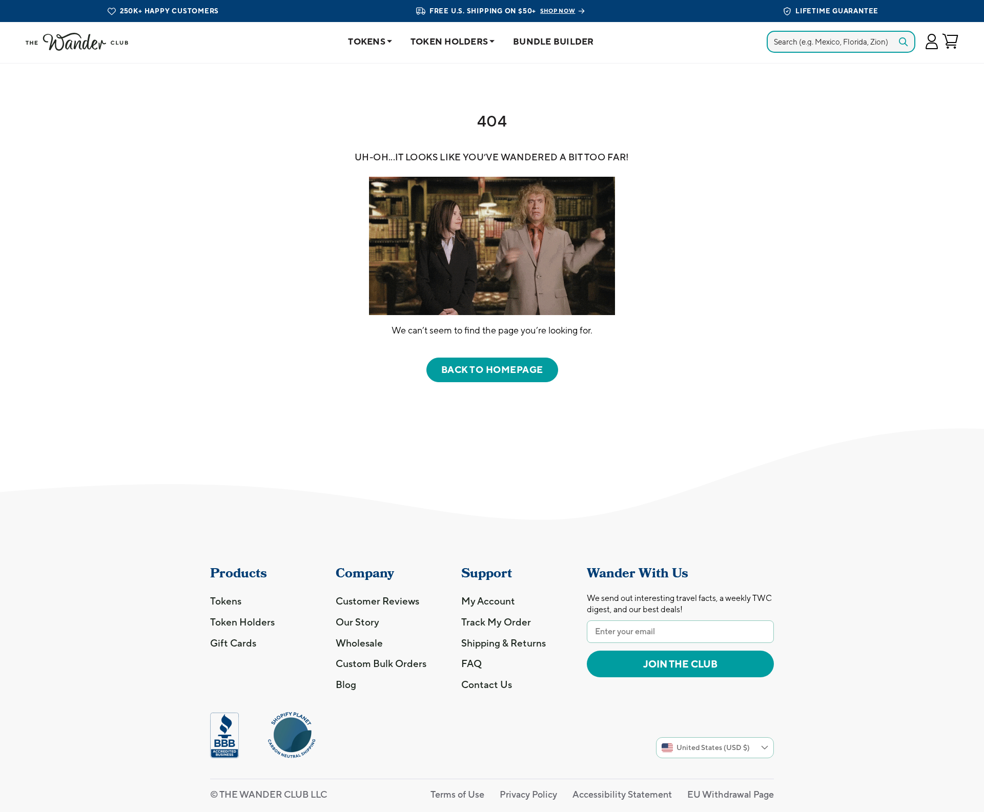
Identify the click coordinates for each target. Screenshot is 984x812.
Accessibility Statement (622, 794)
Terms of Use (457, 794)
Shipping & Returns (503, 643)
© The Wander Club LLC (268, 794)
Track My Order (496, 622)
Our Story (357, 622)
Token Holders (449, 41)
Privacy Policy (528, 794)
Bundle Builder (553, 41)
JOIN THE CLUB (680, 664)
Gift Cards (233, 643)
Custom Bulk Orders (381, 663)
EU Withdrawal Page (730, 794)
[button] (931, 42)
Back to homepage (492, 369)
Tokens (366, 41)
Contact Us (486, 684)
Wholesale (359, 643)
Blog (346, 684)
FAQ (471, 663)
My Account (488, 601)
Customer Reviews (377, 601)
